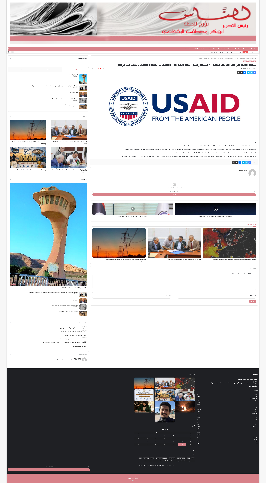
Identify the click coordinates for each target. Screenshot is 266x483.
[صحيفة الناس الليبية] (133, 23)
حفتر (183, 460)
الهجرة (140, 458)
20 (147, 441)
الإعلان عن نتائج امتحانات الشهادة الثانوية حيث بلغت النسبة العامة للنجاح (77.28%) (226, 52)
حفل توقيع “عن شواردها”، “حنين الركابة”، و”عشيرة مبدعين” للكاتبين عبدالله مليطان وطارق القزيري (69, 170)
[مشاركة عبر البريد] (241, 72)
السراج (188, 458)
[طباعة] (238, 72)
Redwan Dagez (77, 358)
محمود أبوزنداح (156, 460)
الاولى (251, 48)
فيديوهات (255, 439)
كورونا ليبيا (166, 460)
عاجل (256, 424)
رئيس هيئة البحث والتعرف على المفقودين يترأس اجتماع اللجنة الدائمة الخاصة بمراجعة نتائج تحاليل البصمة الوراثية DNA (53, 86)
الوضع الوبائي (192, 460)
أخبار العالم (255, 394)
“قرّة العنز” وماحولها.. (73, 93)
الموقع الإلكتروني (168, 295)
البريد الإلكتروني (252, 295)
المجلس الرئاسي (172, 458)
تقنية (256, 415)
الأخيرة (48, 69)
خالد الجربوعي (254, 419)
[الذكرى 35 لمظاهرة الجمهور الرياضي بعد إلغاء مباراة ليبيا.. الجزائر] (83, 100)
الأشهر (75, 69)
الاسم (254, 289)
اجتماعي (223, 48)
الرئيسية (255, 48)
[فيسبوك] (254, 72)
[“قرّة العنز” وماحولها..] (83, 94)
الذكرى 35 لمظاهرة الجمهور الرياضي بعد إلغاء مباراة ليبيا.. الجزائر (65, 99)
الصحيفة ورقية (184, 48)
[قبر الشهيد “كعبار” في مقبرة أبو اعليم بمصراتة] (83, 106)
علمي (209, 48)
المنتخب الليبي (146, 458)
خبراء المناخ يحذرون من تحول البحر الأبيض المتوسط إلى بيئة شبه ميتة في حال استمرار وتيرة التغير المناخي (234, 259)
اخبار (246, 58)
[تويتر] (251, 72)
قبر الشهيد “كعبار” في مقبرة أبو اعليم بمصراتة (68, 105)
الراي (214, 48)
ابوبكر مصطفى (251, 68)
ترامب (187, 460)
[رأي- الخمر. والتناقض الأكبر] (165, 412)
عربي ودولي (245, 48)
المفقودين (152, 458)
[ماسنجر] (244, 72)
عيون (256, 432)
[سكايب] (248, 72)
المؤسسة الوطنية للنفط (181, 458)
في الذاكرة (197, 48)
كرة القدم (175, 460)
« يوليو (194, 450)
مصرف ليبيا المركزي (148, 460)
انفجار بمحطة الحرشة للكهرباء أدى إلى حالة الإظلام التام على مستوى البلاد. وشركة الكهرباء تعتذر (126, 259)
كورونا (256, 441)
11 (164, 438)
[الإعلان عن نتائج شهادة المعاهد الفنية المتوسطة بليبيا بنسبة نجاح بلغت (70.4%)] (174, 243)
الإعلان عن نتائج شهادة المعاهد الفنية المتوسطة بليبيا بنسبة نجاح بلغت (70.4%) (184, 259)
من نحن (178, 48)
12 (155, 438)
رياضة (229, 48)
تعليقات (21, 69)
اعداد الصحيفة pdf (253, 398)
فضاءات (203, 48)
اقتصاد (234, 48)
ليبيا (239, 48)
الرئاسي (193, 458)
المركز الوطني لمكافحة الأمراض (161, 458)
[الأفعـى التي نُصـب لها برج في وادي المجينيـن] (83, 79)
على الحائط (255, 430)
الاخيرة (191, 48)
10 (173, 438)
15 (190, 441)
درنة (179, 460)
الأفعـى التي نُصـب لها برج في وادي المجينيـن (68, 75)
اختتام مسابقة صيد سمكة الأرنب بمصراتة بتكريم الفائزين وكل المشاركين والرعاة (30, 169)
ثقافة (218, 48)
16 (182, 441)
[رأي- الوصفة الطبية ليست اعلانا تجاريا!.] (144, 407)
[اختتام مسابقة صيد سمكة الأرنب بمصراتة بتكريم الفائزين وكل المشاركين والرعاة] (28, 157)
